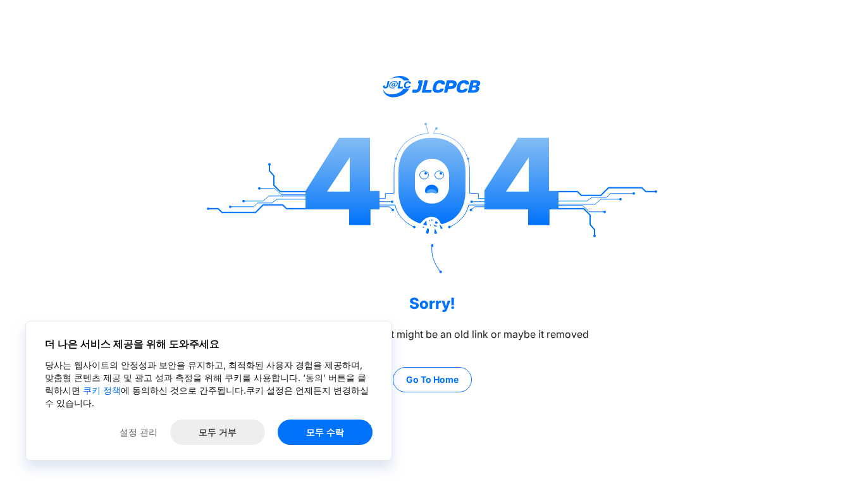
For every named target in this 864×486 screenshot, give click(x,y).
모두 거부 (218, 432)
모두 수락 (325, 432)
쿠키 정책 (102, 390)
